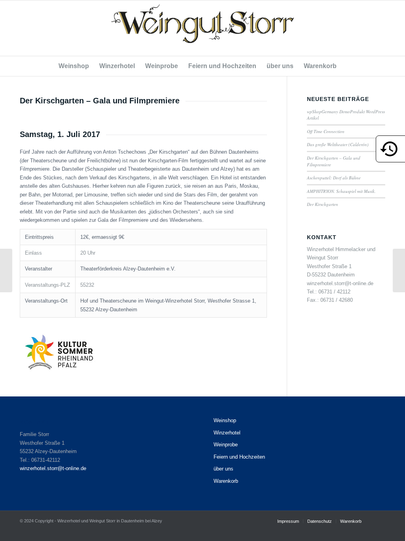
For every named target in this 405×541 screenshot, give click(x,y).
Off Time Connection (325, 131)
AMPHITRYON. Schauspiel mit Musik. (341, 191)
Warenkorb (226, 481)
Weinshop (225, 420)
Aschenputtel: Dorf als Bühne (334, 178)
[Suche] (347, 66)
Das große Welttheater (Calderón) (338, 144)
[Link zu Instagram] (379, 28)
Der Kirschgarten (322, 204)
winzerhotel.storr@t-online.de (53, 468)
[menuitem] (73, 66)
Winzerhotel (227, 433)
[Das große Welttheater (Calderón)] (399, 270)
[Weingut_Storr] (202, 28)
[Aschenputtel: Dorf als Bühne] (6, 270)
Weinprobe (226, 445)
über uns (223, 469)
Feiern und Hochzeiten (239, 457)
